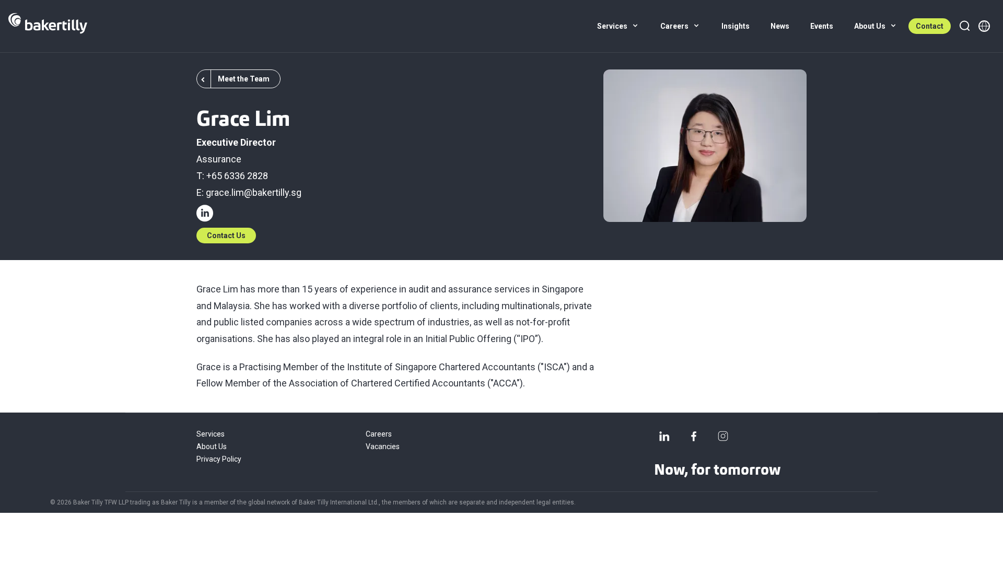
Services (210, 434)
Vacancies (383, 446)
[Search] (964, 26)
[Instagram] (723, 436)
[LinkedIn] (664, 436)
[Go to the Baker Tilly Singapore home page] (47, 26)
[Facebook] (693, 436)
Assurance (218, 159)
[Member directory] (984, 26)
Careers (379, 434)
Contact (929, 26)
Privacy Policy (218, 459)
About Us (211, 446)
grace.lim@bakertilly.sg (253, 192)
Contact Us (226, 235)
